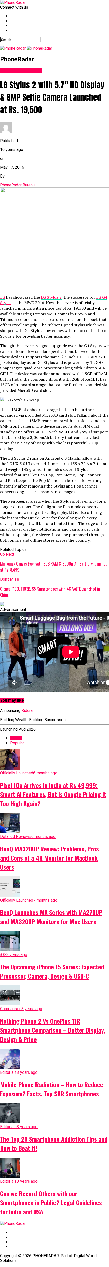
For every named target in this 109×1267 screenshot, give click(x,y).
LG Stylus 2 (51, 297)
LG (2, 297)
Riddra (27, 710)
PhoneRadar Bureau (17, 185)
